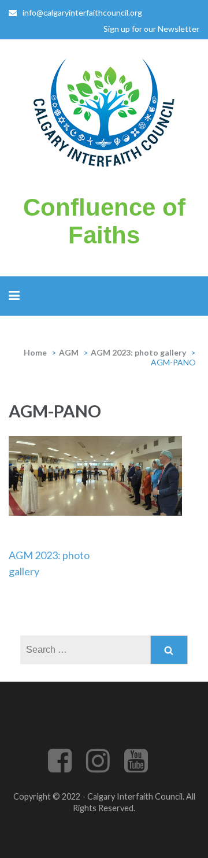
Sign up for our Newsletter (151, 29)
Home (35, 352)
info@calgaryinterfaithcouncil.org (82, 12)
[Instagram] (98, 767)
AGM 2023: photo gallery (138, 352)
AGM (69, 352)
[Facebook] (60, 767)
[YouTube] (136, 767)
